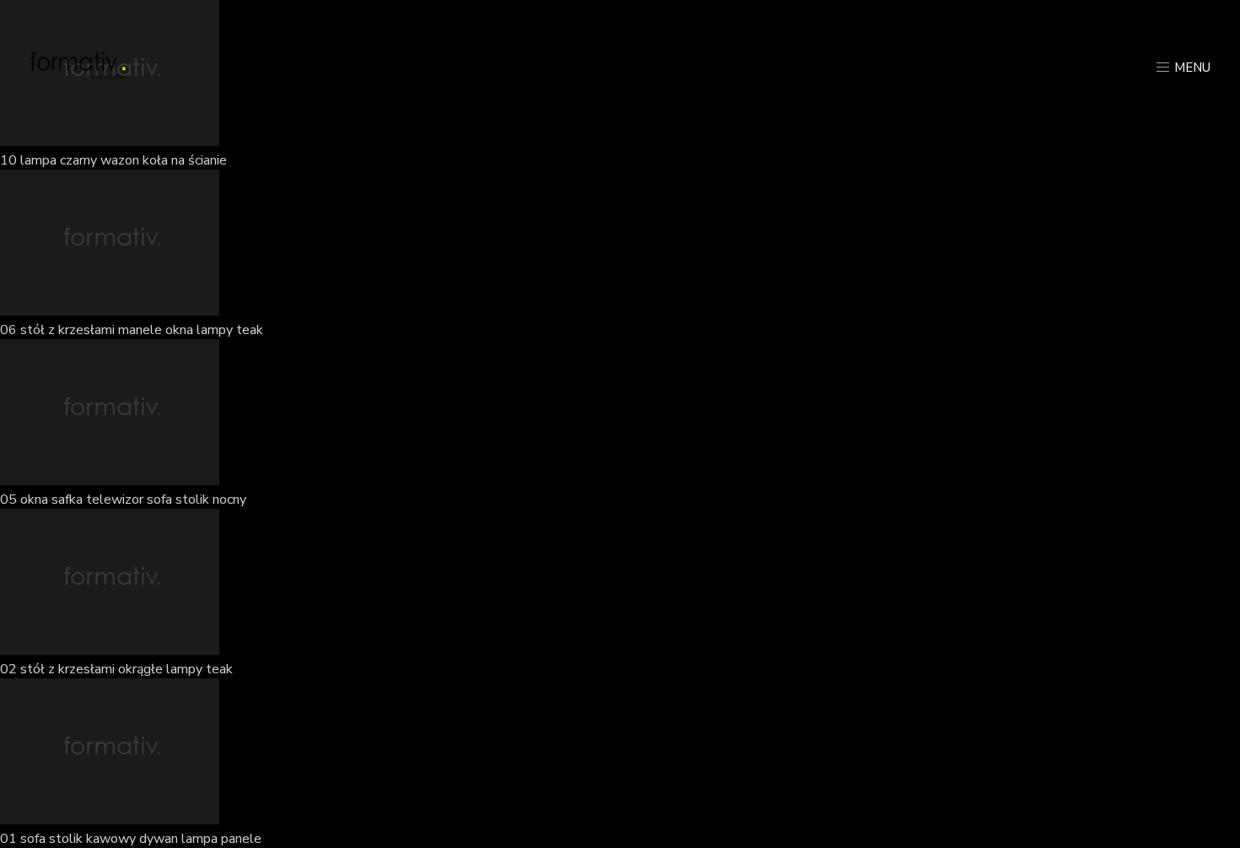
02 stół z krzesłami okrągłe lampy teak (116, 669)
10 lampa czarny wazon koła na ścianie (113, 160)
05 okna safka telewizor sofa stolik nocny (123, 499)
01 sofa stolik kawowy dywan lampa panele (130, 838)
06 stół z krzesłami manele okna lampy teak (131, 330)
